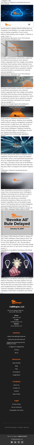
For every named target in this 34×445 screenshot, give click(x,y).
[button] (29, 24)
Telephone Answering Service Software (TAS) (16, 343)
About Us (16, 385)
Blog (16, 366)
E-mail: (16, 319)
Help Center (16, 394)
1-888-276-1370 (22, 436)
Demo (16, 353)
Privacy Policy (16, 404)
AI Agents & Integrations (16, 347)
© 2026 (7, 427)
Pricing (16, 350)
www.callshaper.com (16, 326)
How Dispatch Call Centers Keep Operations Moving (14, 134)
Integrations (16, 375)
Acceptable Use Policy (16, 410)
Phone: (16, 315)
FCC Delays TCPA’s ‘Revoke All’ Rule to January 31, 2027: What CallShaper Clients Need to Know (16, 208)
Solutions (16, 333)
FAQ (16, 369)
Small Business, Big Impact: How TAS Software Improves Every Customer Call (15, 74)
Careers (16, 391)
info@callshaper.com (16, 321)
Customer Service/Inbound (16, 339)
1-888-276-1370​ (16, 317)
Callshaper (13, 427)
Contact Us (16, 388)
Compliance (16, 372)
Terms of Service (16, 407)
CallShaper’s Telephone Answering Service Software (14, 171)
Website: (16, 323)
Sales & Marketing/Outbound (16, 336)
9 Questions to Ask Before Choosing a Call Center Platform (16, 251)
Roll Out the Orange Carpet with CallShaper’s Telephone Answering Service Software (15, 104)
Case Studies (16, 363)
